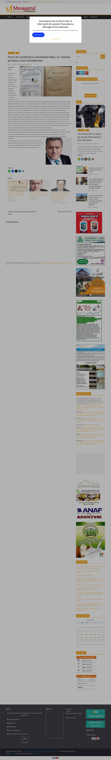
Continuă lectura (55, 39)
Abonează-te (38, 35)
